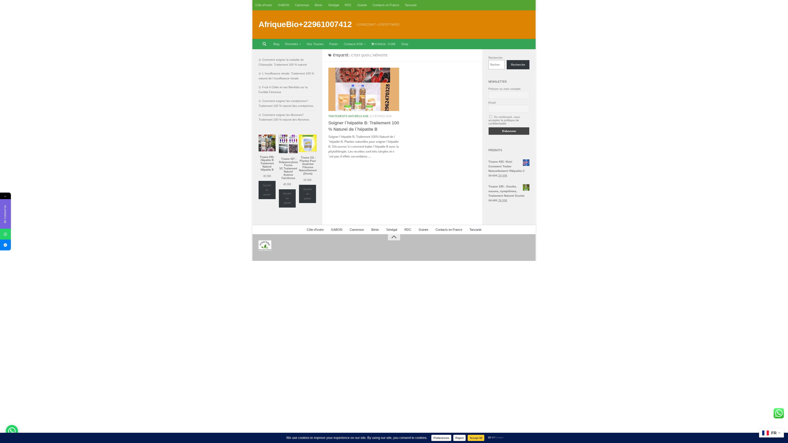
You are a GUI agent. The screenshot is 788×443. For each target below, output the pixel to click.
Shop (404, 44)
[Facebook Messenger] (5, 245)
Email (492, 102)
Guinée (362, 5)
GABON (283, 5)
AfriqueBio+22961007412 (305, 24)
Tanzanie (411, 5)
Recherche (495, 57)
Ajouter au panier (267, 190)
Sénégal (333, 5)
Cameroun (302, 5)
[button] (12, 431)
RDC (348, 5)
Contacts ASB (353, 44)
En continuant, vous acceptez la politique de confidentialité (504, 120)
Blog (276, 44)
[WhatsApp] (5, 234)
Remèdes (291, 44)
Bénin (318, 5)
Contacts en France (386, 5)
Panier (333, 44)
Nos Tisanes (315, 44)
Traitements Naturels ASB (348, 116)
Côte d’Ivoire (263, 5)
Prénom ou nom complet (504, 88)
